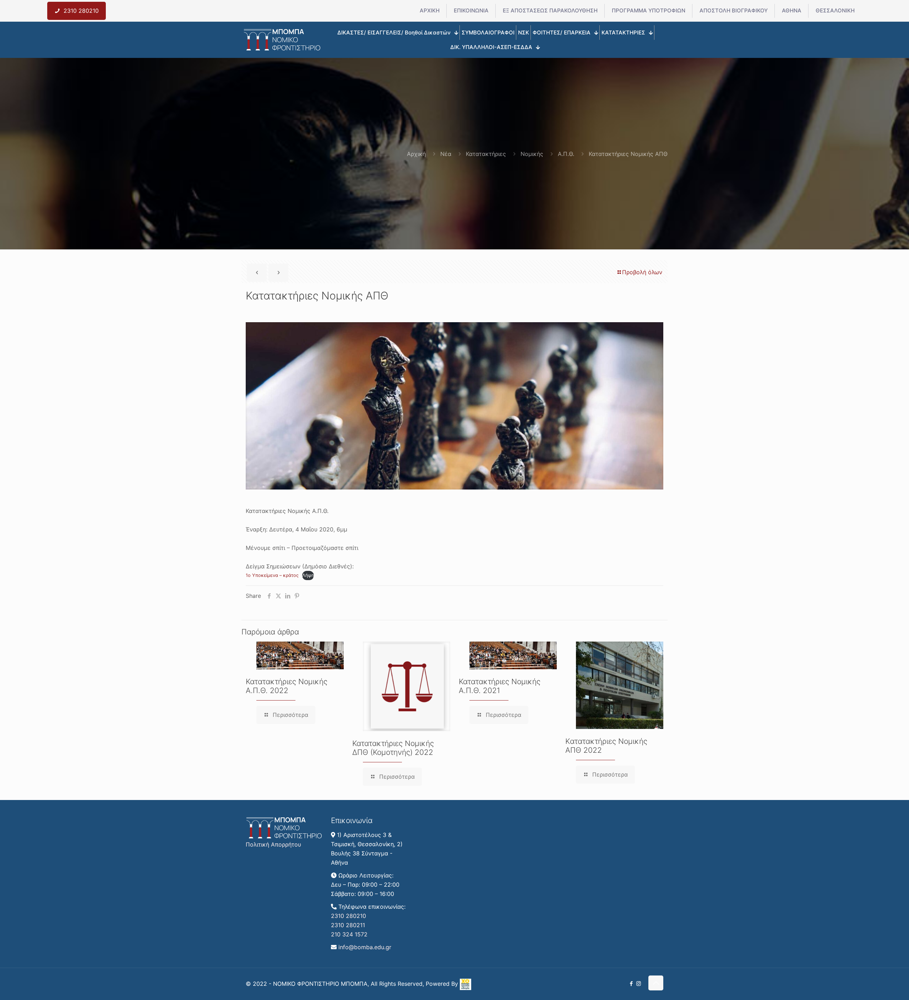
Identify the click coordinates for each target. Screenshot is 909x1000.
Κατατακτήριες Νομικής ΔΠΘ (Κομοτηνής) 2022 (393, 748)
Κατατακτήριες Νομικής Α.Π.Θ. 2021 (499, 686)
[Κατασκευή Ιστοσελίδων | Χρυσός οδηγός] (465, 987)
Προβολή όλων (642, 272)
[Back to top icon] (655, 982)
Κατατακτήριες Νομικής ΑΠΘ (628, 153)
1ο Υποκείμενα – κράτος (272, 575)
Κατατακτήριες (486, 153)
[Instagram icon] (638, 983)
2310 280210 (348, 915)
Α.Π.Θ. (566, 153)
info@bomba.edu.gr (364, 947)
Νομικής (532, 153)
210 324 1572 (349, 934)
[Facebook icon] (631, 983)
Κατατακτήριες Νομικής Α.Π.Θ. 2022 (286, 686)
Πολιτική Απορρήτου (273, 844)
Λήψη (308, 575)
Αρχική (416, 153)
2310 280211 (348, 925)
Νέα (445, 153)
